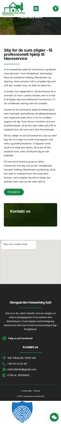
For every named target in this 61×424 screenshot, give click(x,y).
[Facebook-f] (56, 9)
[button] (36, 8)
